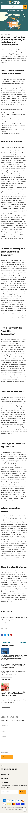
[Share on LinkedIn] (8, 635)
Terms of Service (22, 807)
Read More (6, 679)
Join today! (10, 623)
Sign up (22, 792)
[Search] (25, 7)
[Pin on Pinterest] (11, 635)
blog (6, 628)
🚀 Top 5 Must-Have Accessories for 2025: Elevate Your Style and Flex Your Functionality (13, 665)
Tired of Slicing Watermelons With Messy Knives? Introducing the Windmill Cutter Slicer (13, 693)
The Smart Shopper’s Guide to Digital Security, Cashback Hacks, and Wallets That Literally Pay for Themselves (14, 657)
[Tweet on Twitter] (5, 635)
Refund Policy (5, 807)
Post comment (7, 757)
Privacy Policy (13, 807)
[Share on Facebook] (2, 635)
